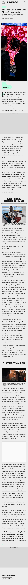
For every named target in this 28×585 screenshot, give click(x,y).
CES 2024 (7, 87)
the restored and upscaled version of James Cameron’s (14, 491)
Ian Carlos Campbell (8, 18)
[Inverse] (13, 2)
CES (8, 95)
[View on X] (14, 452)
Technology (6, 578)
